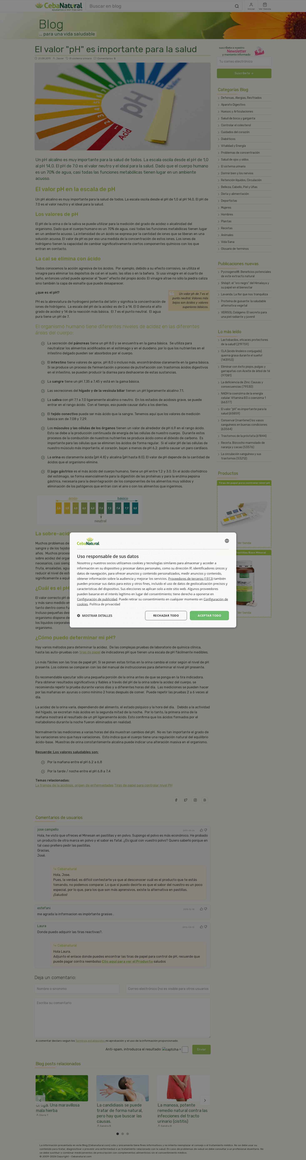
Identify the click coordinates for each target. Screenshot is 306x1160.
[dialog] (153, 580)
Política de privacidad (105, 604)
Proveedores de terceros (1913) (190, 578)
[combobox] (227, 541)
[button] (94, 615)
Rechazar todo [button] (166, 615)
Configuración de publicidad (97, 599)
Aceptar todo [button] (209, 615)
